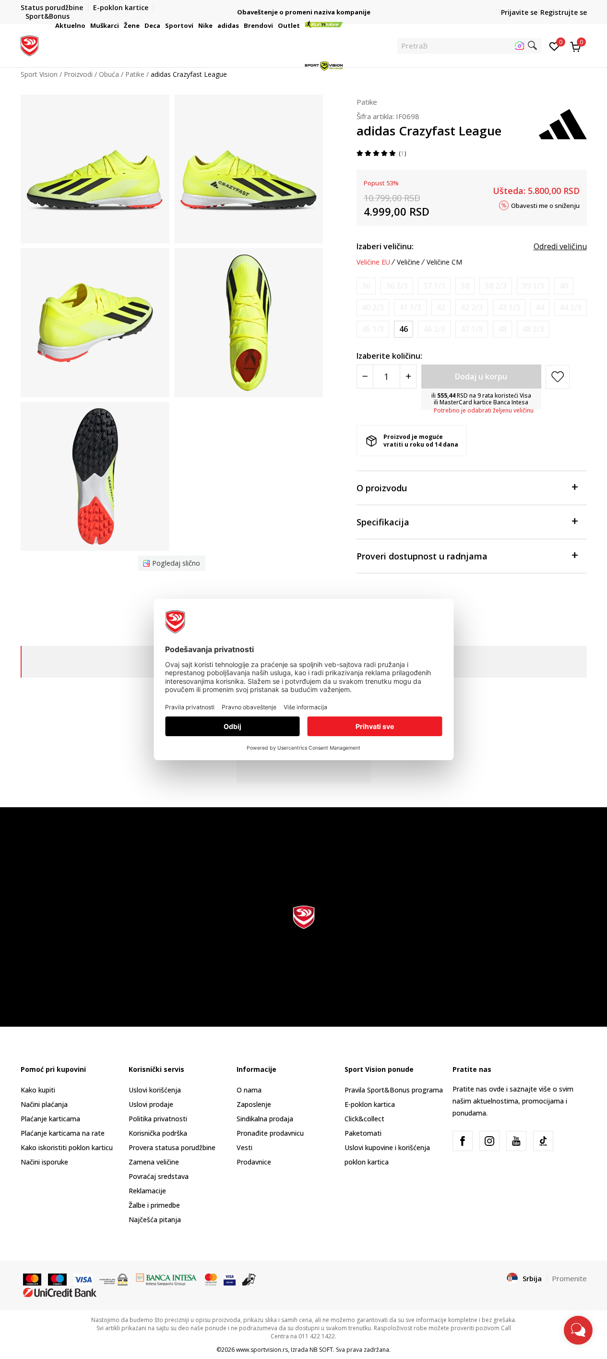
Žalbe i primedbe (154, 1205)
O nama (249, 1089)
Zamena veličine (154, 1161)
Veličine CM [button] (444, 262)
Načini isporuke (44, 1161)
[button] (87, 25)
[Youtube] (516, 1141)
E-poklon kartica (370, 1104)
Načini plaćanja (44, 1104)
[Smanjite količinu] (365, 376)
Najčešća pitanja (155, 1219)
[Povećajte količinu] (408, 376)
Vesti (244, 1147)
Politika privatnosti (158, 1118)
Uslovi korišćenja (155, 1089)
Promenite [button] (569, 1278)
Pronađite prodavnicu (270, 1133)
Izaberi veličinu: (385, 246)
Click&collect (364, 1118)
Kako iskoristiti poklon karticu (67, 1147)
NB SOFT (321, 1350)
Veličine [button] (408, 262)
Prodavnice (254, 1161)
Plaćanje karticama (50, 1118)
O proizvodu (382, 488)
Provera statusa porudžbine (172, 1147)
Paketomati (363, 1133)
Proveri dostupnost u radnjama (422, 556)
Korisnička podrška (158, 1133)
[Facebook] (462, 1141)
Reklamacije (147, 1190)
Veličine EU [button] (373, 262)
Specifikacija (383, 522)
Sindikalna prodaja (265, 1118)
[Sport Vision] (29, 44)
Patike (367, 102)
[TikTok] (543, 1141)
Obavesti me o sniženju (545, 205)
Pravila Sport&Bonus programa (394, 1089)
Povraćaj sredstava (159, 1176)
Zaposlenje (254, 1104)
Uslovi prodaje (151, 1104)
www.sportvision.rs (262, 1350)
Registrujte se (563, 12)
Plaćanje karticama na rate (63, 1133)
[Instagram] (489, 1141)
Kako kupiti (38, 1089)
